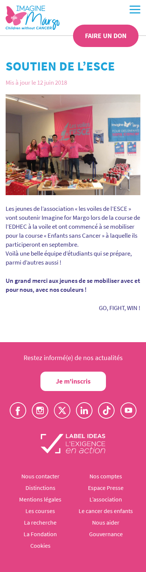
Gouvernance (106, 534)
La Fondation (40, 534)
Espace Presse (106, 487)
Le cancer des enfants (106, 511)
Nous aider (105, 522)
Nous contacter (40, 476)
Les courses (40, 511)
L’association (105, 499)
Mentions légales (40, 499)
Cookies (40, 545)
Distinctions (40, 487)
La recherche (40, 522)
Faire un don (106, 35)
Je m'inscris (73, 381)
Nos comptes (105, 476)
